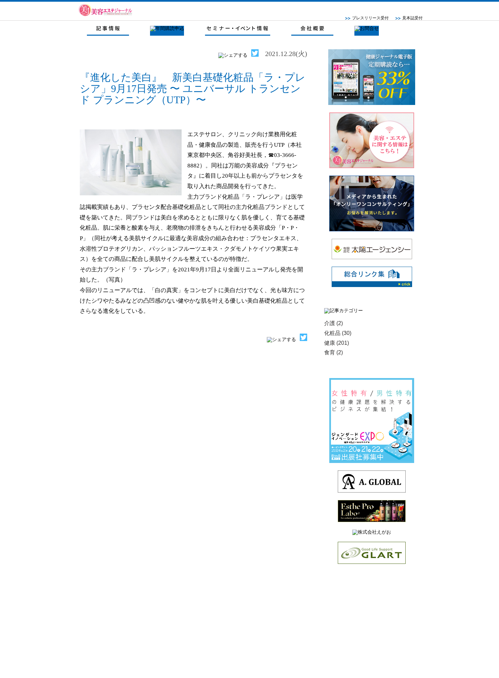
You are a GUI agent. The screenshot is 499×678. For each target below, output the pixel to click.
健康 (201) (336, 343)
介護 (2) (333, 323)
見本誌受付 (412, 18)
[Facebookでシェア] (232, 55)
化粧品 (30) (337, 333)
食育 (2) (333, 352)
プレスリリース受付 (370, 18)
